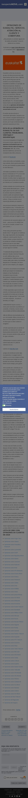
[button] (3, 405)
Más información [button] (7, 403)
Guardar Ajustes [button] (14, 409)
